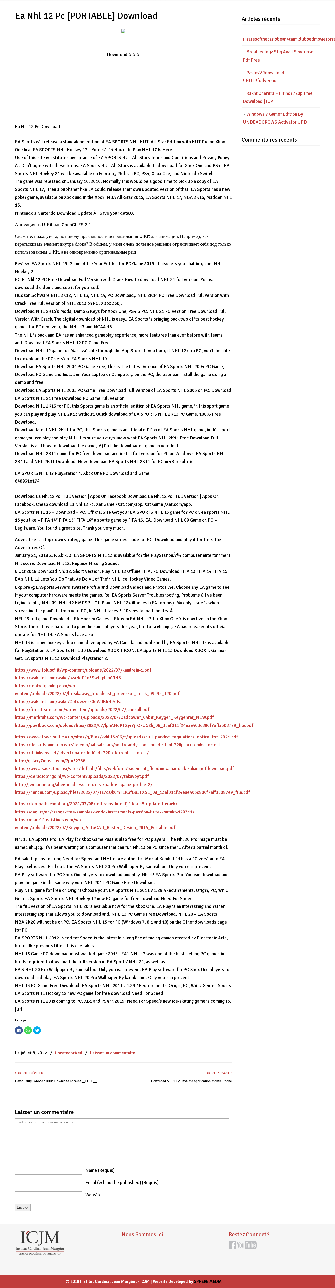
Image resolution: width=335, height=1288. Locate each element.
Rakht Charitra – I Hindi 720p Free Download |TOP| (278, 97)
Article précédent (30, 1073)
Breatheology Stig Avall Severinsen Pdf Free (279, 56)
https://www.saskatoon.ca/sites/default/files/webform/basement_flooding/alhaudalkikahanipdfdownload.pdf (124, 769)
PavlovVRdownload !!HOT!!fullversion (263, 77)
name (100, 1170)
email (122, 1183)
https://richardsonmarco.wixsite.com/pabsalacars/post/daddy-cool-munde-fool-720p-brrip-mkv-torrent (117, 745)
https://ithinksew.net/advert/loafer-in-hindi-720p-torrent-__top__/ (82, 753)
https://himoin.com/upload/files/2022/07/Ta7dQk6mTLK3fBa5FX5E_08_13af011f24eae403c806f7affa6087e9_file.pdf (132, 792)
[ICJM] (39, 1253)
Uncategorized (68, 1053)
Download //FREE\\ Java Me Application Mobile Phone (191, 1081)
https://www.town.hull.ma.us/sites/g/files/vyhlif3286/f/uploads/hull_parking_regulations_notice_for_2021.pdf (126, 737)
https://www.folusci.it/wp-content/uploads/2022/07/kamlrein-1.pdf (83, 670)
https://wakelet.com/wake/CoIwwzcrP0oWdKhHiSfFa (68, 702)
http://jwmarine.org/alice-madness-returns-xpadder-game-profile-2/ (83, 785)
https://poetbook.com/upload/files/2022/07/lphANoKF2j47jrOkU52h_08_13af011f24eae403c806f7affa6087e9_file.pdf (134, 725)
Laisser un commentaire (112, 1053)
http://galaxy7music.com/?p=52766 (50, 761)
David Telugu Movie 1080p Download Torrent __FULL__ (56, 1081)
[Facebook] (232, 1247)
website (93, 1195)
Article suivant (219, 1073)
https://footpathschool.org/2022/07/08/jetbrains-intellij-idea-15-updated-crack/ (96, 804)
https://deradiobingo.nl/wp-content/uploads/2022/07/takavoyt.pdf (82, 776)
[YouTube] (247, 1247)
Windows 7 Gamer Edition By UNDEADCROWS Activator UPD (275, 118)
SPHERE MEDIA (208, 1281)
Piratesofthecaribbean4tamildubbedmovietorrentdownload (281, 39)
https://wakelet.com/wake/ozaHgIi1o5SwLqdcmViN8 (68, 678)
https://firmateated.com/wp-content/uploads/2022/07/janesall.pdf (82, 710)
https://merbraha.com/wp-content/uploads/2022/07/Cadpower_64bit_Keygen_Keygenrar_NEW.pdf (114, 717)
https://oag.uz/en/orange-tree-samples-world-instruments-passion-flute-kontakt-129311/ (104, 812)
